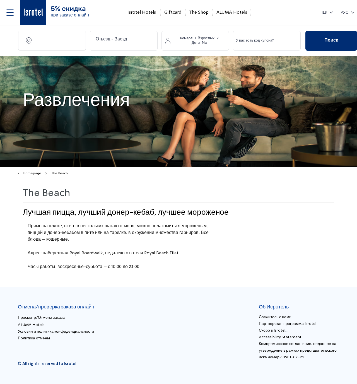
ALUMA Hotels (231, 12)
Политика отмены (34, 338)
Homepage (32, 173)
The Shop (199, 12)
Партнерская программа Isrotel (287, 324)
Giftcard (172, 12)
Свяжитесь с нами (275, 317)
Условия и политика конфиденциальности (56, 332)
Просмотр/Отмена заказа (41, 318)
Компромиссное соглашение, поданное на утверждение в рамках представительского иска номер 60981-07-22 (298, 350)
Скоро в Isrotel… (273, 330)
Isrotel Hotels (141, 12)
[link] (33, 12)
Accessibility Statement (280, 337)
